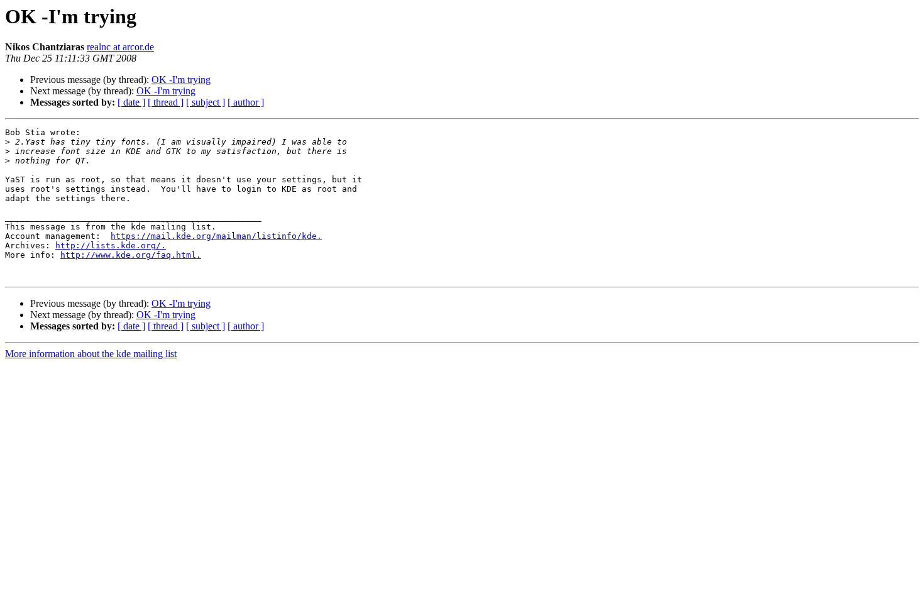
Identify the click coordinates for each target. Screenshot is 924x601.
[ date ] (131, 102)
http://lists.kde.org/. (110, 245)
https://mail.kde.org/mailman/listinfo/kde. (216, 236)
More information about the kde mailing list (91, 353)
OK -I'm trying (181, 79)
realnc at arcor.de (120, 46)
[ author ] (246, 102)
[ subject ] (205, 102)
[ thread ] (166, 102)
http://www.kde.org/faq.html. (130, 255)
